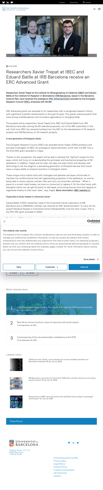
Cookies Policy (60, 467)
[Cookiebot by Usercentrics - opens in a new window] (89, 221)
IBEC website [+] (82, 190)
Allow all (84, 267)
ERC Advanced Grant (59, 99)
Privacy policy (60, 461)
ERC (27, 102)
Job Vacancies (60, 473)
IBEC (81, 93)
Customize (50, 267)
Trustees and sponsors (64, 470)
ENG (89, 6)
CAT (81, 6)
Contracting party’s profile (66, 458)
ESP (85, 6)
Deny (19, 267)
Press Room (74, 2)
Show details (89, 259)
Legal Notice (59, 464)
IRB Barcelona (63, 96)
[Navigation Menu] (99, 9)
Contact (62, 2)
